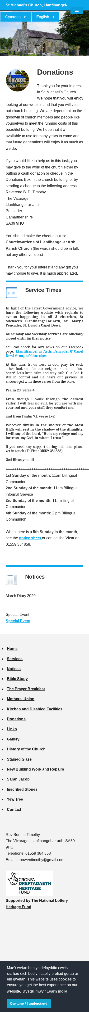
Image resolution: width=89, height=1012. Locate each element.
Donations (16, 719)
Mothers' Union (20, 699)
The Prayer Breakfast (26, 689)
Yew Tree (15, 799)
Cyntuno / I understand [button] (28, 1003)
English (42, 17)
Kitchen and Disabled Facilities (34, 709)
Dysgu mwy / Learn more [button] (45, 991)
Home (12, 649)
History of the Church (26, 749)
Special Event (18, 621)
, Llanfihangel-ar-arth (36, 10)
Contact (14, 810)
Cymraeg (13, 17)
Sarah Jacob (18, 779)
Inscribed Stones (22, 789)
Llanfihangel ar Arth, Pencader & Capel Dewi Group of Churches (44, 353)
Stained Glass (19, 759)
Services (15, 659)
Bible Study (17, 679)
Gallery (13, 739)
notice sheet (30, 538)
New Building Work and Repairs (35, 769)
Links (12, 729)
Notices (14, 669)
